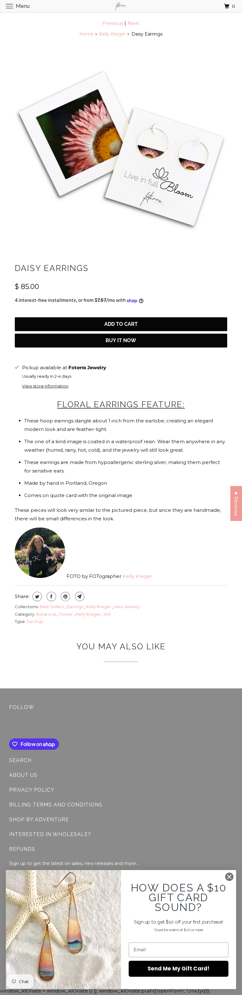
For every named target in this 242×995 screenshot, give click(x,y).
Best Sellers (52, 606)
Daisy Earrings (52, 268)
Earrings (75, 606)
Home (86, 34)
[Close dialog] (229, 876)
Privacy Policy (32, 790)
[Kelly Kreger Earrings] (121, 149)
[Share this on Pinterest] (64, 596)
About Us (23, 775)
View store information (45, 386)
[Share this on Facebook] (50, 596)
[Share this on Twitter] (36, 596)
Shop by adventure (39, 820)
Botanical (46, 614)
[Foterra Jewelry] (121, 6)
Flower (66, 614)
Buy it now (121, 340)
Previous (112, 23)
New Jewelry (127, 606)
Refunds (22, 849)
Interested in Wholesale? (50, 834)
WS (107, 614)
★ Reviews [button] (236, 503)
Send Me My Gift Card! (178, 968)
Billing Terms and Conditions (55, 805)
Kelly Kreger (112, 34)
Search (20, 760)
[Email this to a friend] (78, 596)
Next (133, 23)
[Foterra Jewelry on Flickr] (10, 726)
